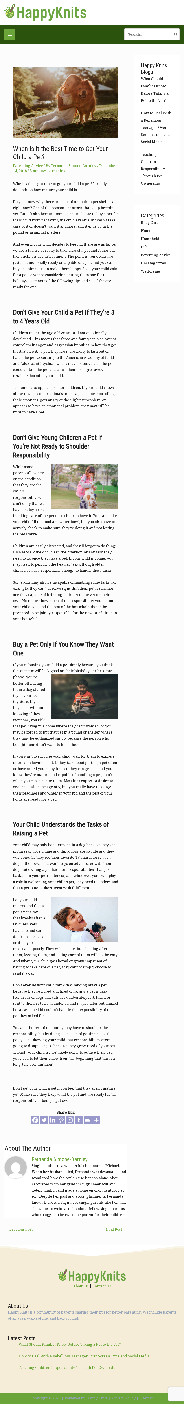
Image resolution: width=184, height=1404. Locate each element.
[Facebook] (35, 1120)
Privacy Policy (123, 1398)
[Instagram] (70, 1120)
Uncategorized (153, 263)
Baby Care (150, 222)
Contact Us (102, 1286)
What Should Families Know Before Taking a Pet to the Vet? (70, 1344)
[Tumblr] (79, 1120)
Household (150, 238)
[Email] (88, 1120)
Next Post (116, 1229)
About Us (81, 1286)
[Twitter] (44, 1120)
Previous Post (19, 1229)
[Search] (176, 34)
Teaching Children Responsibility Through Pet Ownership (153, 169)
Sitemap (147, 1398)
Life (144, 246)
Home (146, 230)
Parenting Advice (28, 165)
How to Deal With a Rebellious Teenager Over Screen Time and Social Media (156, 127)
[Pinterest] (61, 1120)
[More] (96, 1120)
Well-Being (150, 271)
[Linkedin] (53, 1120)
